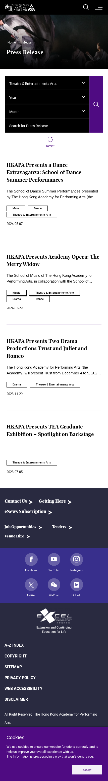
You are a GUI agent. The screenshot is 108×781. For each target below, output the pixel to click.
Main (16, 208)
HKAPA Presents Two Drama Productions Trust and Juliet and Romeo (47, 349)
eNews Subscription (25, 512)
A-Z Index (14, 645)
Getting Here (52, 501)
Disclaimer (16, 699)
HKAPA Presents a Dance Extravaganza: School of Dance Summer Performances (44, 173)
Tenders (59, 527)
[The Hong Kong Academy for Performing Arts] (20, 8)
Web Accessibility (23, 688)
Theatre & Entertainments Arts (32, 214)
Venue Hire (14, 536)
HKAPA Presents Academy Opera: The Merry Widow (53, 261)
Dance (38, 208)
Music (16, 292)
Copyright (16, 656)
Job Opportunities (20, 527)
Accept (87, 770)
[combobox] (47, 83)
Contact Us (16, 501)
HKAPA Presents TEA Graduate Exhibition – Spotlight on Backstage (50, 430)
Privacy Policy (20, 677)
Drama (17, 299)
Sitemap (13, 667)
